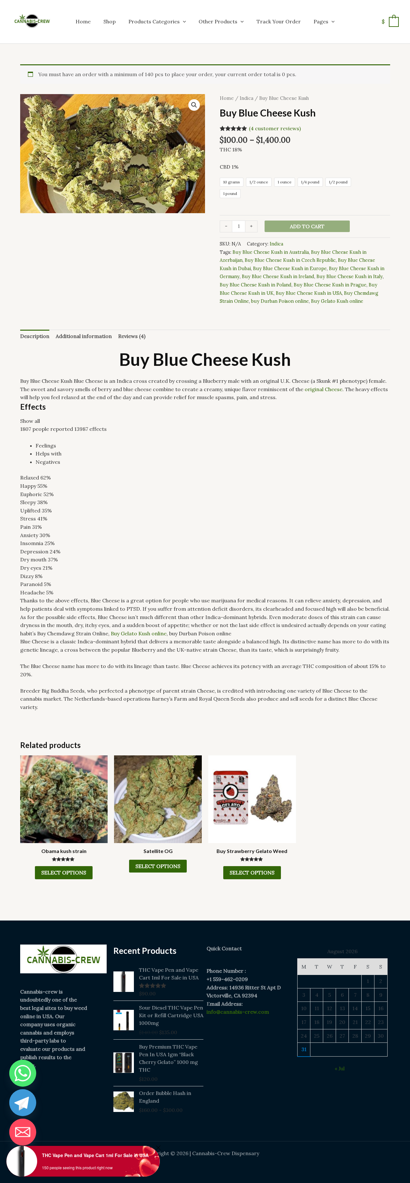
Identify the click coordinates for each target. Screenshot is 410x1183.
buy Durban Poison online (280, 301)
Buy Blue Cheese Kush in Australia (271, 252)
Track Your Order (279, 21)
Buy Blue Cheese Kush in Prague (330, 285)
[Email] (22, 1132)
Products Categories (154, 21)
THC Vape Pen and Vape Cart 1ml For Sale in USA (95, 1155)
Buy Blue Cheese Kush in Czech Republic (290, 260)
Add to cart (307, 226)
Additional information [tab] (84, 336)
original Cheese (323, 389)
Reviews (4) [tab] (131, 336)
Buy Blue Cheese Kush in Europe (290, 268)
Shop (109, 21)
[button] (183, 21)
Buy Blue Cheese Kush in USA (309, 293)
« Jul (340, 1068)
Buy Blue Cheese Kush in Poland (255, 285)
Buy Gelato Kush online (337, 301)
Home (83, 21)
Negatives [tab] (48, 462)
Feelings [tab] (46, 445)
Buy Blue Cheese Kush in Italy (349, 276)
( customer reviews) (275, 128)
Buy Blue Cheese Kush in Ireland (278, 276)
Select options (63, 872)
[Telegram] (22, 1102)
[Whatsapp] (22, 1073)
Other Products (218, 21)
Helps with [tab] (49, 453)
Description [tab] (34, 336)
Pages (321, 21)
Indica (246, 98)
